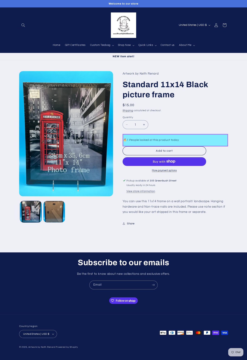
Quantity (128, 117)
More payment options (164, 170)
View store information (140, 191)
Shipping (128, 110)
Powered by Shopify (67, 347)
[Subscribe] (153, 285)
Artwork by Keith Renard (41, 347)
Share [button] (131, 223)
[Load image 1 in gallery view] (31, 211)
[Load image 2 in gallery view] (54, 211)
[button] (23, 25)
